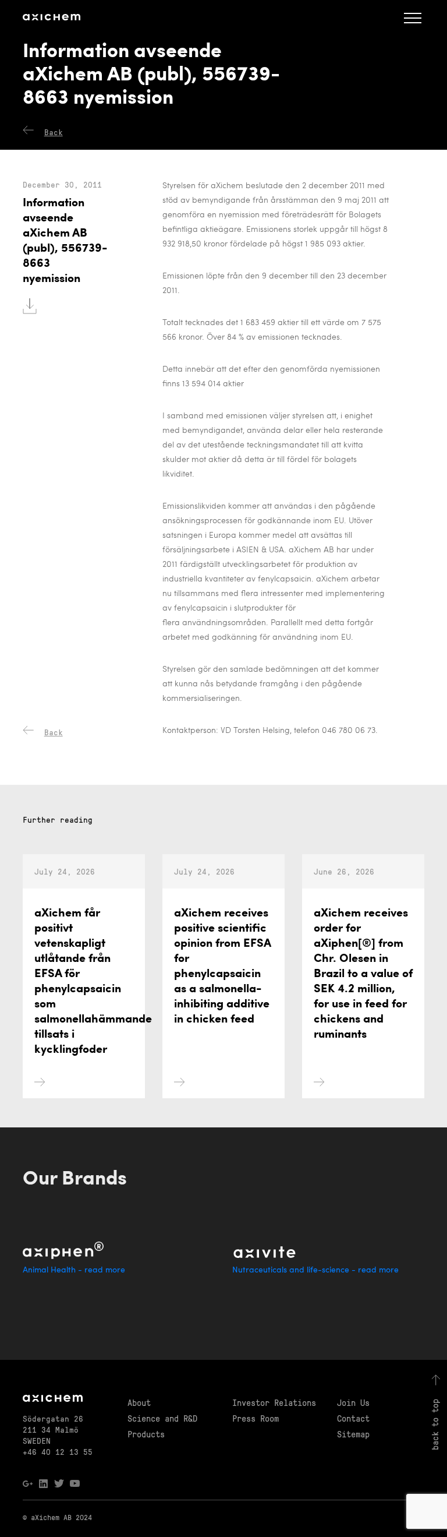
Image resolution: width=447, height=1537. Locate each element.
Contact (353, 1418)
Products (146, 1434)
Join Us (353, 1402)
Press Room (255, 1418)
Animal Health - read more (74, 1270)
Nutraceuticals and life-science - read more (315, 1270)
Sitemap (353, 1434)
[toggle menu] (412, 17)
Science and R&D (162, 1418)
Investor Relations (274, 1402)
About (139, 1402)
